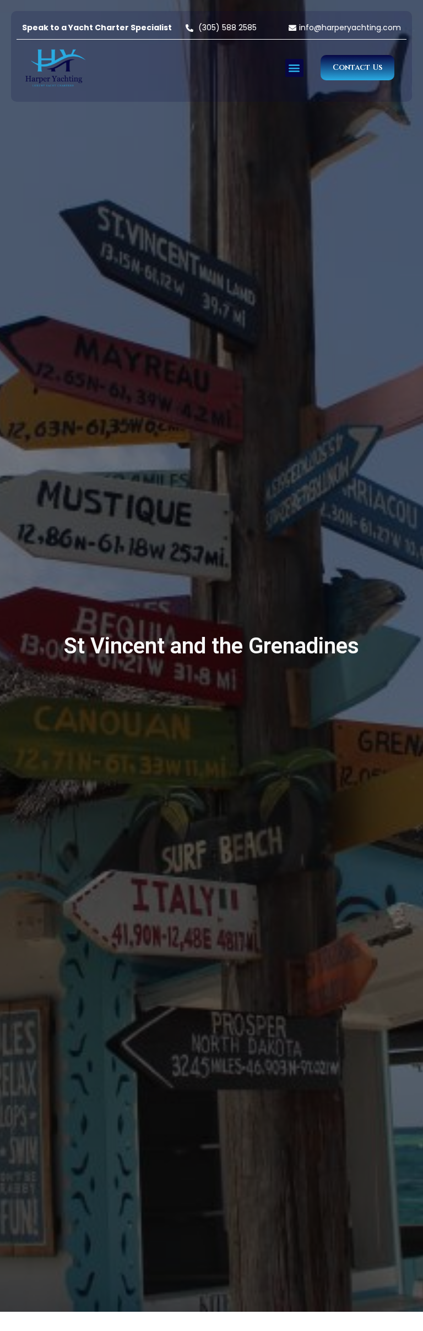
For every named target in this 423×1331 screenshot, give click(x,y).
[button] (294, 68)
